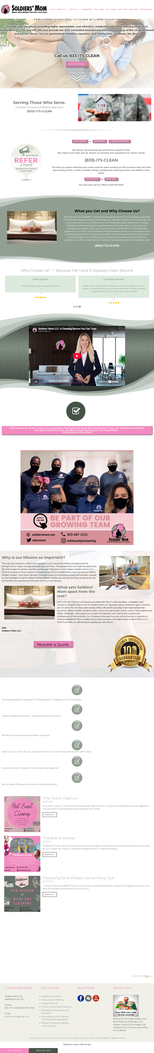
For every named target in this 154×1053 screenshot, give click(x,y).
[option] (40, 290)
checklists (109, 237)
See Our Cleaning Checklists (105, 240)
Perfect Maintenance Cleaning (56, 1007)
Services (73, 9)
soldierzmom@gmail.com (17, 1016)
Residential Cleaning (51, 996)
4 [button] (80, 306)
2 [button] (76, 306)
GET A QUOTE (14, 1050)
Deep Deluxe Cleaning (53, 1000)
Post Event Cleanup (60, 798)
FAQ (96, 9)
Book (122, 33)
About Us (61, 9)
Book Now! (77, 64)
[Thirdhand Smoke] (22, 870)
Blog (102, 9)
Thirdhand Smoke (59, 838)
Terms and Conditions (100, 1038)
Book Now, (99, 141)
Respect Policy (118, 1038)
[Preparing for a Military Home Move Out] (22, 910)
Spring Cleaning (49, 1003)
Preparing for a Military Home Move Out (78, 878)
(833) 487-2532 (43, 1050)
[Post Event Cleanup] (22, 830)
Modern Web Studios (82, 1044)
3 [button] (78, 306)
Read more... (50, 815)
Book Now (133, 9)
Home (52, 9)
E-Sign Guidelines (119, 141)
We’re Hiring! (146, 9)
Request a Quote (53, 644)
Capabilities (87, 9)
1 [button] (74, 306)
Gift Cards (122, 9)
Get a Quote (111, 9)
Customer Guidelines (134, 240)
